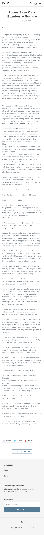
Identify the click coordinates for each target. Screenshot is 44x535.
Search (7, 470)
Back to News (23, 451)
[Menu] (40, 3)
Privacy (7, 476)
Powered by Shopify (28, 528)
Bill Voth (18, 528)
